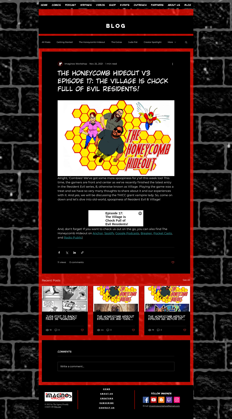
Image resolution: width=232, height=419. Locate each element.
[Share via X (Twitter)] (66, 252)
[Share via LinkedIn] (74, 252)
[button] (186, 42)
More (170, 42)
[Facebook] (146, 400)
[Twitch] (169, 400)
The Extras (116, 42)
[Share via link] (82, 252)
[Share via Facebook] (59, 252)
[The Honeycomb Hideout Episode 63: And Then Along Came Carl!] (116, 299)
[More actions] (172, 64)
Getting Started (65, 42)
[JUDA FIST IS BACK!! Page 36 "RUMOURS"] (65, 299)
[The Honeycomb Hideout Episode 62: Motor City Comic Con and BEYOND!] (167, 299)
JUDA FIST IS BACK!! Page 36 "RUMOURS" (61, 317)
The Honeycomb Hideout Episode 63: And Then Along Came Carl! (115, 317)
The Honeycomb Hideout (92, 42)
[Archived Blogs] (161, 400)
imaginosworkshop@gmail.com (164, 406)
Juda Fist (132, 42)
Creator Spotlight (152, 42)
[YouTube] (154, 400)
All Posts (46, 42)
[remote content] (116, 218)
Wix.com (57, 407)
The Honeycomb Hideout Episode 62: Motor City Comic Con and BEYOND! (166, 317)
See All (186, 280)
